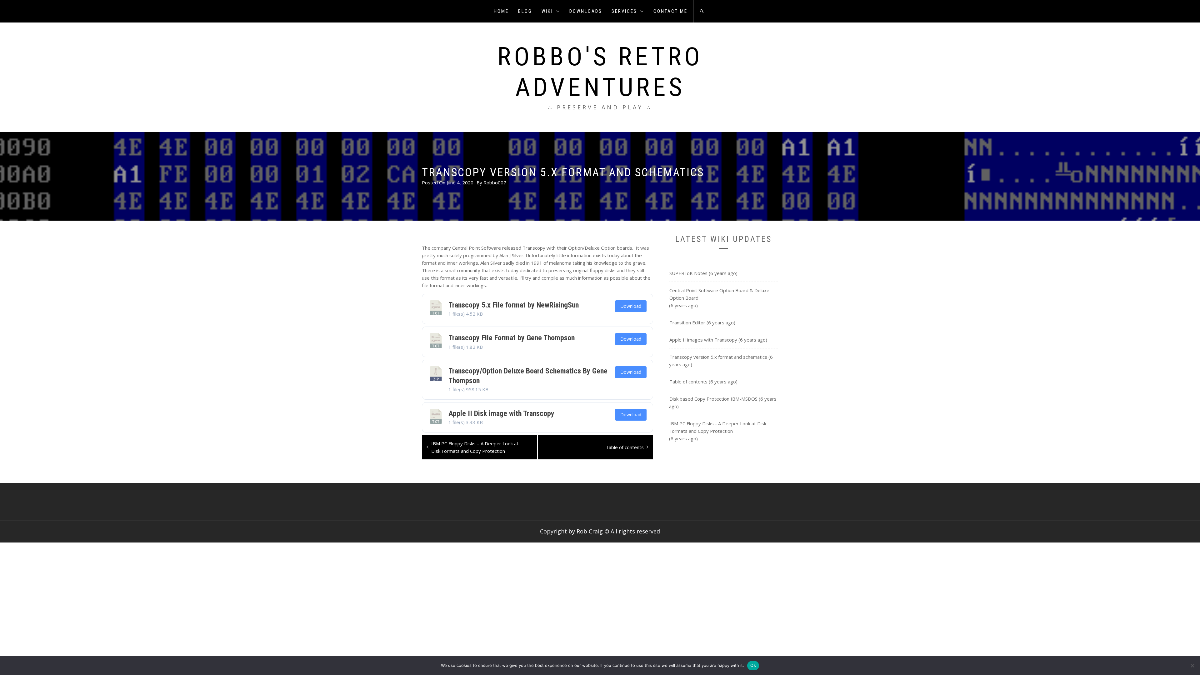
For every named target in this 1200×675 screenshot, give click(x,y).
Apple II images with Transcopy (703, 340)
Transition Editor (687, 322)
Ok (753, 665)
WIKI (547, 11)
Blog (525, 11)
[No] (1192, 665)
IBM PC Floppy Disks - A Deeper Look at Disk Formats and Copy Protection (717, 427)
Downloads (585, 11)
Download (630, 306)
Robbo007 (494, 182)
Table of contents (688, 381)
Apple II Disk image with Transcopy (501, 413)
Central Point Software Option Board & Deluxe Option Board (719, 294)
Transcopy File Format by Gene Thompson (511, 337)
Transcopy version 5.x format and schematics (718, 357)
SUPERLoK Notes (688, 273)
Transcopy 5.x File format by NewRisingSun (513, 305)
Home (501, 11)
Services (624, 11)
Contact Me (670, 11)
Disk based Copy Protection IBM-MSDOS (713, 399)
